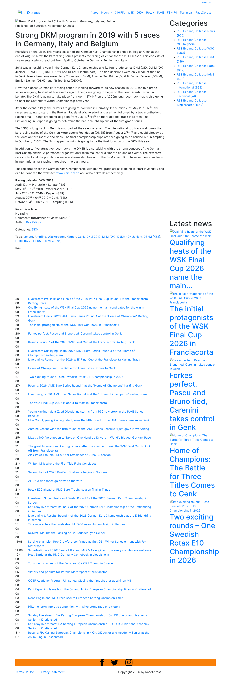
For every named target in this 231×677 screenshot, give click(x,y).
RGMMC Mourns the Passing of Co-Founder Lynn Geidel (66, 533)
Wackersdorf (56, 236)
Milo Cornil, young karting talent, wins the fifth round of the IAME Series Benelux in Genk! (89, 420)
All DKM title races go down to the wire (55, 481)
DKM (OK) (109, 236)
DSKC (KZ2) (23, 241)
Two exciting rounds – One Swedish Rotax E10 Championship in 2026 (75, 377)
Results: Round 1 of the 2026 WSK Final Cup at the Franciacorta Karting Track (81, 342)
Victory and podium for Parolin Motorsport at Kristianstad (68, 572)
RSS (179, 31)
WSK (131, 12)
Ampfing (40, 236)
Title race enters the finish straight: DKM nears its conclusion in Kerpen (76, 524)
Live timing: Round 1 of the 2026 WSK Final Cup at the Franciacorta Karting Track (84, 359)
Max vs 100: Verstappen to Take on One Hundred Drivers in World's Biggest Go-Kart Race (89, 437)
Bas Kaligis (33, 222)
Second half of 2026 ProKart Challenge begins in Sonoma (67, 472)
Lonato (28, 236)
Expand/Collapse (194, 31)
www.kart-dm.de (67, 173)
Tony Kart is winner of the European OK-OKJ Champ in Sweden (71, 563)
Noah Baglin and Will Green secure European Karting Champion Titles (75, 598)
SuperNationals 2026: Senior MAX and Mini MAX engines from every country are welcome (89, 550)
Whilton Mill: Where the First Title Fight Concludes (62, 463)
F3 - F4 (172, 12)
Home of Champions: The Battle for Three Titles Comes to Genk (72, 368)
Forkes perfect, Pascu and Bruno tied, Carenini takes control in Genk (75, 333)
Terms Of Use (24, 672)
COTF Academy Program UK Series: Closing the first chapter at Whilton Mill (80, 580)
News (105, 12)
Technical (186, 12)
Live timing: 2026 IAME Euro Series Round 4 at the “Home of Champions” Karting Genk (87, 394)
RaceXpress (203, 12)
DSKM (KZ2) (151, 236)
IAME (160, 12)
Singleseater (190, 105)
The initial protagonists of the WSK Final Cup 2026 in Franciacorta (73, 325)
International (189, 87)
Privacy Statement (52, 672)
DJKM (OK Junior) (129, 236)
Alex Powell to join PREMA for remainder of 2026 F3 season (69, 455)
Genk (81, 236)
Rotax (150, 12)
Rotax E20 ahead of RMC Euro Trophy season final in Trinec (69, 489)
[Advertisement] (102, 273)
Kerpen (71, 236)
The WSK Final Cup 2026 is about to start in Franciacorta (67, 403)
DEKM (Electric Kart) (47, 241)
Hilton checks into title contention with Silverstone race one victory (74, 606)
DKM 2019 (93, 236)
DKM (140, 12)
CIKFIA (186, 44)
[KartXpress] (29, 12)
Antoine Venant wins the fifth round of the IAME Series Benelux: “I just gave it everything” (89, 429)
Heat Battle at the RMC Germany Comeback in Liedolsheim (68, 554)
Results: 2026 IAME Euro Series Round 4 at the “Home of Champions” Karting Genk (85, 385)
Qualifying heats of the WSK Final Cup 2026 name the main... (190, 264)
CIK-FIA (120, 12)
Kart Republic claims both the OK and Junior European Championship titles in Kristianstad (89, 589)
